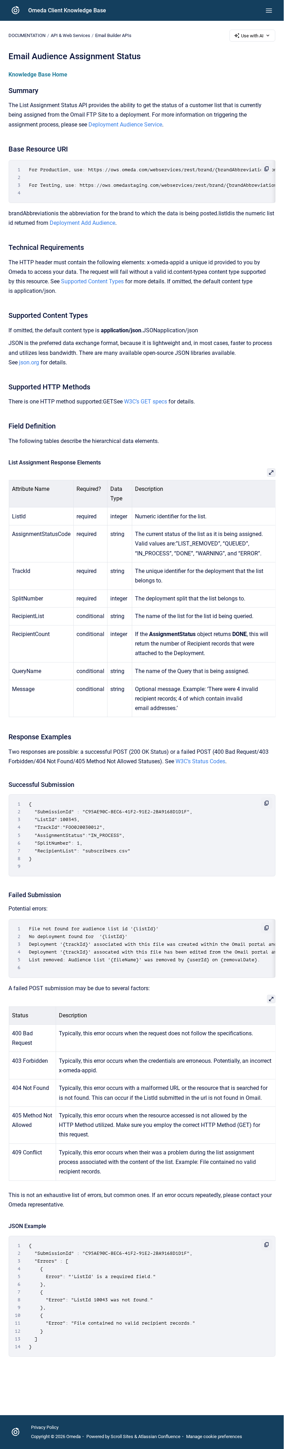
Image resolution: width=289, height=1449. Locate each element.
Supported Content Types (92, 281)
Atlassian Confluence (159, 1436)
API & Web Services (70, 35)
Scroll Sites (122, 1436)
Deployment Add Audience (82, 223)
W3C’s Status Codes (200, 761)
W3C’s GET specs (145, 401)
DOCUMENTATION (26, 35)
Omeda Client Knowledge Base (67, 10)
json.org (29, 362)
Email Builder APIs (113, 35)
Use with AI (252, 35)
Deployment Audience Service (125, 124)
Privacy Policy (45, 1427)
